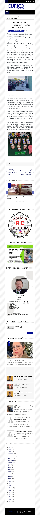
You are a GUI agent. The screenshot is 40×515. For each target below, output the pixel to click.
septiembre (11, 460)
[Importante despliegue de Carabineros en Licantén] (20, 189)
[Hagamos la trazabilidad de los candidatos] (10, 371)
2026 (10, 447)
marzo (10, 474)
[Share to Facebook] (9, 194)
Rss (33, 1)
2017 (10, 494)
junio (9, 467)
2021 (10, 485)
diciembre (11, 453)
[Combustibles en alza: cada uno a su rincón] (10, 379)
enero (10, 478)
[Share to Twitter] (11, 194)
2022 (10, 483)
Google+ (31, 1)
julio (9, 465)
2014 (10, 501)
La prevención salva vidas (15, 360)
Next (7, 192)
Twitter (26, 1)
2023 (10, 481)
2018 (10, 492)
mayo (9, 469)
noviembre (11, 456)
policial (12, 163)
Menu (6, 1)
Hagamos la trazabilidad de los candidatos (23, 369)
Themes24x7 (20, 514)
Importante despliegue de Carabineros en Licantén (19, 197)
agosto (10, 462)
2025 (10, 449)
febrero (10, 476)
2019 (10, 490)
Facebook (28, 1)
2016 (10, 497)
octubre (10, 458)
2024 (10, 451)
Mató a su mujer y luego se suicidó (23, 431)
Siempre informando (12, 511)
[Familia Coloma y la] (10, 387)
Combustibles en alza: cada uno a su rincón (23, 377)
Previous (33, 192)
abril (9, 471)
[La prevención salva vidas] (20, 350)
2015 (10, 499)
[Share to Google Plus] (13, 194)
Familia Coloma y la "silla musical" (21, 385)
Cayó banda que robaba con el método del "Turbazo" (22, 25)
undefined (25, 371)
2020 (10, 488)
